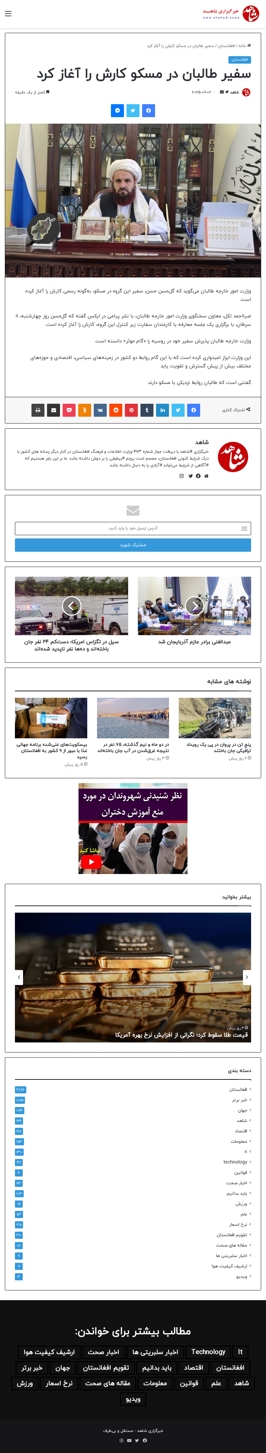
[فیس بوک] (197, 476)
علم (244, 1214)
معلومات (239, 1142)
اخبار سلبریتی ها (231, 1256)
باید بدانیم (237, 1193)
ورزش (241, 1204)
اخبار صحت (236, 1183)
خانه (242, 46)
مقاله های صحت (231, 1245)
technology (235, 1162)
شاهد (234, 92)
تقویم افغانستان (232, 1235)
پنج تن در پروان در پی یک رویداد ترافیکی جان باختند (219, 748)
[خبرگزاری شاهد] (230, 14)
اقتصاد (241, 1131)
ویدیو (241, 1277)
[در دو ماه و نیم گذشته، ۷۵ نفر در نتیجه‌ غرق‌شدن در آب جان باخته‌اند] (133, 718)
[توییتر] (189, 476)
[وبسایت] (205, 476)
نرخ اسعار (238, 1225)
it (246, 1152)
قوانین (240, 1172)
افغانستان (226, 46)
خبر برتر (239, 1100)
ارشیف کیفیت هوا (229, 1266)
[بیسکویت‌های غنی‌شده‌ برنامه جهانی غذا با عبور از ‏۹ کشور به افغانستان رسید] (51, 718)
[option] (133, 977)
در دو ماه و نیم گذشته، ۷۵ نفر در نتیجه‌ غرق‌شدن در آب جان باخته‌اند (133, 748)
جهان (242, 1110)
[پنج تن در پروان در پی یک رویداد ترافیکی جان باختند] (215, 718)
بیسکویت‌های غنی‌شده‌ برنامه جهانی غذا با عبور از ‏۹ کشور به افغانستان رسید (52, 751)
